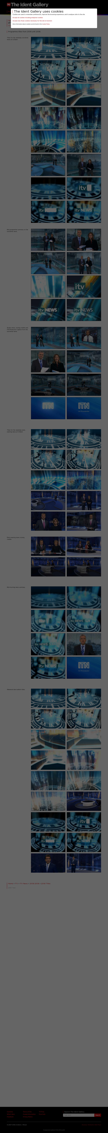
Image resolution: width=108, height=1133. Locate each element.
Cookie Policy (46, 24)
